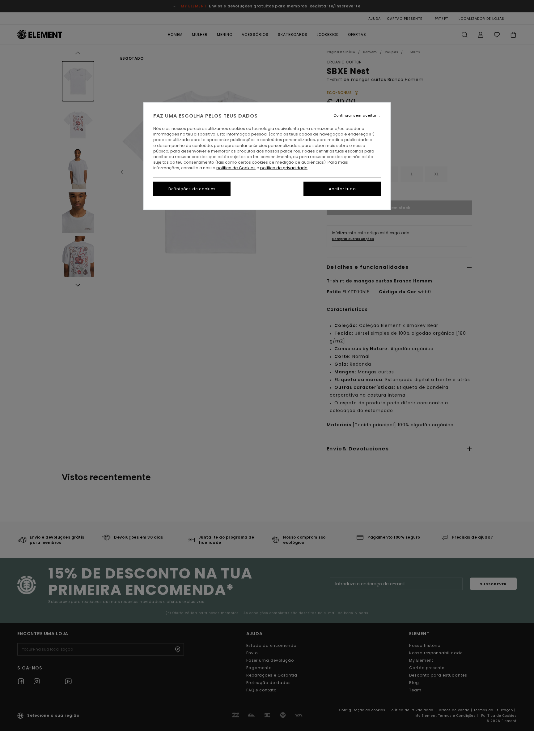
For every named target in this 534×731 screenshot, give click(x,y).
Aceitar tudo (342, 188)
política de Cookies (236, 168)
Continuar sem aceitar (355, 115)
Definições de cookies (192, 188)
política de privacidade (283, 168)
